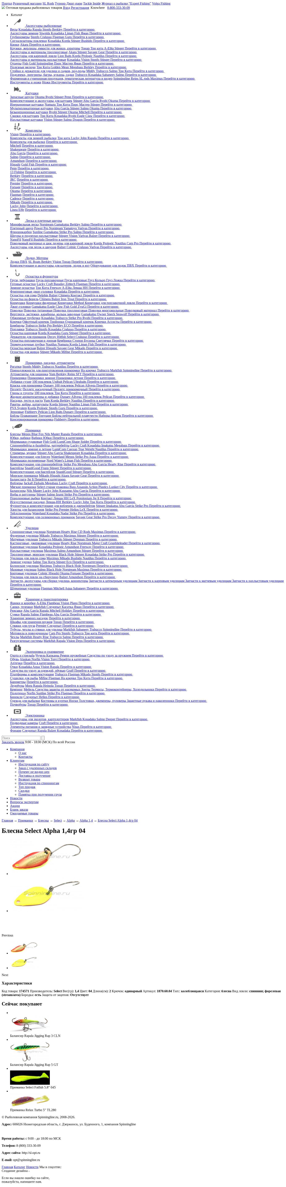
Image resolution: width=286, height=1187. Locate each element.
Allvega (90, 385)
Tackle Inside (92, 3)
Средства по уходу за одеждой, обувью (38, 670)
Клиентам (17, 760)
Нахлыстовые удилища (26, 550)
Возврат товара (29, 779)
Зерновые (17, 412)
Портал (7, 3)
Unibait (57, 381)
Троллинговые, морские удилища (34, 554)
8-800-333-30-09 (118, 7)
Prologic (87, 56)
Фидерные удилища (24, 535)
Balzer (93, 236)
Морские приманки (24, 475)
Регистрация (80, 7)
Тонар (85, 48)
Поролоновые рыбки (25, 498)
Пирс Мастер (64, 63)
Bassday (60, 284)
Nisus (76, 727)
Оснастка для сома (23, 295)
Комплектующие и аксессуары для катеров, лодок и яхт (50, 265)
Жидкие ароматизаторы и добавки (34, 397)
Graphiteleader (118, 543)
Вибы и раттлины (23, 494)
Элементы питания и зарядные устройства (40, 727)
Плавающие (29, 415)
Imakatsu (107, 445)
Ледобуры (17, 685)
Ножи (46, 82)
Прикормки (18, 378)
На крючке (89, 370)
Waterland (58, 456)
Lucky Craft (45, 284)
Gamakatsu (62, 224)
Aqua (93, 456)
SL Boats (34, 262)
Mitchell (84, 112)
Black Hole (67, 554)
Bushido (87, 41)
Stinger (76, 41)
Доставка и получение (34, 775)
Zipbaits (39, 483)
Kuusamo (66, 490)
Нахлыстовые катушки (26, 119)
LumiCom (64, 441)
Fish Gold (29, 63)
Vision (85, 59)
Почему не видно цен (33, 772)
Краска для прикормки (26, 385)
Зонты (86, 689)
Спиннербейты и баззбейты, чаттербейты (40, 445)
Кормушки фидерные (42, 303)
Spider (85, 441)
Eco (69, 562)
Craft (42, 723)
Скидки (24, 790)
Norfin (36, 659)
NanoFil (15, 239)
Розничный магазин (27, 3)
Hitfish (62, 337)
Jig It (31, 479)
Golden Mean (60, 67)
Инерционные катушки (27, 104)
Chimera (64, 295)
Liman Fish (73, 33)
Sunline (38, 232)
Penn (68, 97)
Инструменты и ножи (25, 82)
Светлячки (104, 340)
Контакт (77, 295)
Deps (80, 641)
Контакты (25, 756)
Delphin (43, 295)
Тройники (57, 321)
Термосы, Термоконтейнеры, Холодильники (123, 689)
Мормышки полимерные (28, 460)
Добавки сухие (20, 381)
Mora (29, 685)
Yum (52, 374)
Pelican (68, 381)
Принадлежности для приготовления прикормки (45, 370)
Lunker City (117, 487)
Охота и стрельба (22, 655)
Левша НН (80, 288)
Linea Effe (17, 210)
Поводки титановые (38, 310)
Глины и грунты (21, 393)
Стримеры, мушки (23, 453)
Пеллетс (16, 389)
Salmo (113, 71)
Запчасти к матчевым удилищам (208, 581)
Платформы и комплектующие (32, 674)
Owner (102, 314)
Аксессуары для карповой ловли (33, 56)
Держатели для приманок (28, 337)
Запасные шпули (22, 97)
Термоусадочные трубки (27, 344)
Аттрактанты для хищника (29, 374)
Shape (76, 441)
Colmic (72, 247)
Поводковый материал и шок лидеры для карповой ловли (51, 243)
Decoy (52, 337)
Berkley (57, 29)
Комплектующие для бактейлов (32, 472)
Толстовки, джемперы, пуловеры (103, 701)
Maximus (157, 78)
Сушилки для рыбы (24, 678)
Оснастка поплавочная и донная (33, 340)
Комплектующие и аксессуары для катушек (41, 101)
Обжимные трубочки (25, 318)
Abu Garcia (91, 101)
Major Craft (100, 543)
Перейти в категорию (79, 29)
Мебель (29, 689)
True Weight (86, 449)
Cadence (16, 198)
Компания (17, 749)
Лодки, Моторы (37, 258)
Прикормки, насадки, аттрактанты (50, 363)
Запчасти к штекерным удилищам (113, 581)
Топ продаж (26, 787)
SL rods (144, 78)
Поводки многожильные (106, 310)
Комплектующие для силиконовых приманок (42, 517)
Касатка (68, 607)
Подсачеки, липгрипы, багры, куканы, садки (42, 75)
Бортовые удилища (23, 573)
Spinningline (45, 63)
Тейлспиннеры (20, 513)
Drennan (79, 539)
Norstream (47, 224)
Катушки (32, 93)
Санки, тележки (21, 607)
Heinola (48, 685)
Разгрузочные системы (26, 641)
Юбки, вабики (20, 438)
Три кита (97, 48)
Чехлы (14, 637)
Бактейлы (17, 468)
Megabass (77, 67)
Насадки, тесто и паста (26, 400)
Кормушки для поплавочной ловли (110, 303)
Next (5, 975)
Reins (135, 78)
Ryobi (49, 97)
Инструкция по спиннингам (38, 783)
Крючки (16, 321)
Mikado (15, 202)
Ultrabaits (80, 381)
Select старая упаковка (53, 487)
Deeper (111, 719)
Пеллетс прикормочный (71, 389)
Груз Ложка (115, 280)
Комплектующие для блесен (30, 456)
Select (71, 337)
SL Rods (48, 3)
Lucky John (79, 138)
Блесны (15, 434)
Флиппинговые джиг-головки (31, 291)
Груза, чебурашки (22, 280)
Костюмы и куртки (55, 701)
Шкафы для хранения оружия (31, 622)
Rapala (37, 29)
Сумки (15, 614)
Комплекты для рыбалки (27, 142)
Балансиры (18, 490)
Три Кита (43, 67)
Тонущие (45, 415)
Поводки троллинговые (70, 310)
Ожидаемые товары (24, 813)
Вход (66, 7)
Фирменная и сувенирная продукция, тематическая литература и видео (61, 78)
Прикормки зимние (41, 378)
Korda (66, 41)
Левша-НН (54, 502)
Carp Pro (133, 243)
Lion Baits (65, 56)
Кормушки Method (71, 303)
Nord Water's (55, 460)
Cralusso (46, 37)
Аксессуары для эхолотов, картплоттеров (39, 719)
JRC (13, 179)
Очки (14, 667)
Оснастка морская (23, 348)
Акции (15, 806)
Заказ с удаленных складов (37, 768)
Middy (91, 71)
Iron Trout (68, 299)
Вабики (37, 438)
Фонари (15, 730)
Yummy (122, 517)
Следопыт (54, 607)
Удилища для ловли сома (28, 558)
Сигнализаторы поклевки (28, 41)
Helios (75, 509)
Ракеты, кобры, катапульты (29, 404)
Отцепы (16, 63)
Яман (85, 33)
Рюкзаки (16, 610)
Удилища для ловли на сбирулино (34, 577)
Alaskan (25, 659)
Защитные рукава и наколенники (151, 701)
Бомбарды (17, 325)
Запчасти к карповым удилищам (161, 581)
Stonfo (47, 29)
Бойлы (14, 415)
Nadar (65, 513)
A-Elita (109, 48)
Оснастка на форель (24, 299)
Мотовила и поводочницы (29, 633)
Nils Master (53, 434)
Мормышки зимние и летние (31, 449)
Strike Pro (66, 232)
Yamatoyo (70, 228)
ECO (68, 325)
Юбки (48, 438)
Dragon (78, 119)
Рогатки (16, 366)
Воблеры (16, 483)
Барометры (18, 682)
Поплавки (17, 329)
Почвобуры (18, 704)
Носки (74, 701)
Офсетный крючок (36, 321)
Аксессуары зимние (24, 33)
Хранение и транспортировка (47, 599)
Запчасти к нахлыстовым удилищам (258, 581)
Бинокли (16, 697)
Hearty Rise (116, 464)
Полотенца (18, 693)
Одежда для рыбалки (25, 701)
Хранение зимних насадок (29, 618)
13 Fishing (17, 172)
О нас (22, 753)
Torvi (54, 659)
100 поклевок (42, 381)
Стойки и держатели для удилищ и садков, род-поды (47, 71)
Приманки (33, 430)
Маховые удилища (23, 569)
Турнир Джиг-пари (68, 3)
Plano (74, 603)
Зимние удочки (21, 562)
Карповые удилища (24, 547)
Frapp (45, 468)
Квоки (14, 44)
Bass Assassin (79, 487)
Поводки (16, 310)
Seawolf (122, 314)
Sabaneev (109, 75)
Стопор (78, 340)
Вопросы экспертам (24, 802)
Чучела (40, 655)
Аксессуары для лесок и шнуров (33, 247)
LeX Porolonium (81, 498)
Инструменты (61, 82)
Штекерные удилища (25, 588)
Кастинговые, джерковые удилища (35, 543)
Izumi (60, 494)
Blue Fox (38, 434)
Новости (16, 798)
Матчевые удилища (24, 539)
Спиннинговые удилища (28, 532)
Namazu (51, 104)
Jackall (28, 483)
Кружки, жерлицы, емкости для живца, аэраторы (45, 48)
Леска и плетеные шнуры (44, 220)
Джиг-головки (20, 306)
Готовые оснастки (23, 284)
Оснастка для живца (24, 352)
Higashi (15, 164)
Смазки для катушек (24, 116)
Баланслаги (18, 479)
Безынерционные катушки (29, 112)
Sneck (111, 314)
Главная (7, 1167)
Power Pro (41, 228)
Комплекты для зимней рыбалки (33, 138)
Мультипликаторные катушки (31, 108)
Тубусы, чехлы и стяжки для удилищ (36, 629)
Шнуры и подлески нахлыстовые (34, 236)
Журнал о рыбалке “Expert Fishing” (126, 3)
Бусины (90, 340)
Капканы (53, 655)
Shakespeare (18, 149)
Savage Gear (97, 52)
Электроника (35, 715)
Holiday (67, 610)
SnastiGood (33, 468)
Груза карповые (76, 280)
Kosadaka (25, 29)
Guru (69, 37)
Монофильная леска (24, 224)
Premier (15, 183)
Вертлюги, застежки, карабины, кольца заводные (45, 314)
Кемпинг (16, 689)
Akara (24, 44)
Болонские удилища (24, 566)
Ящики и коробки (23, 603)
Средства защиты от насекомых (58, 689)
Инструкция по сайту (33, 764)
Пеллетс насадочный (38, 389)
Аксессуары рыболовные (44, 25)
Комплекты (34, 130)
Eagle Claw (85, 116)
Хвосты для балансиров (27, 509)
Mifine (66, 352)
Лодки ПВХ (18, 262)
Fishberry (31, 412)
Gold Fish (28, 164)
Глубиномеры (20, 37)
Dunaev (49, 385)
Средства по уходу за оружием (109, 655)
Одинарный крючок (80, 321)
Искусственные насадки (27, 502)
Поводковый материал (141, 310)
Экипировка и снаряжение (45, 651)
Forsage (15, 187)
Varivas (83, 228)
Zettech (71, 284)
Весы (14, 29)
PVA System (18, 408)
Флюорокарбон (21, 232)
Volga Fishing (161, 3)
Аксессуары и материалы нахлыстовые (38, 59)
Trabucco (102, 71)
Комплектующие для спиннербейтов (36, 464)
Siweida (45, 33)
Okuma (40, 97)
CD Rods (84, 532)
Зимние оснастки (22, 288)
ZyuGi (82, 306)
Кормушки (17, 303)
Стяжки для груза (22, 625)
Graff (70, 670)
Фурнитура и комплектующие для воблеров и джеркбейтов (52, 506)
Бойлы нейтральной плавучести (75, 415)
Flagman (59, 37)
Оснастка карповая (23, 333)
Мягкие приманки (23, 487)
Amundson (17, 160)
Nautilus (99, 56)
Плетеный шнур (21, 228)
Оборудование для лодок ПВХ (112, 265)
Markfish (116, 370)
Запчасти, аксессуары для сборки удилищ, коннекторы (49, 581)
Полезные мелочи (23, 67)
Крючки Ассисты (107, 321)
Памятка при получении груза (40, 794)
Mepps (26, 434)
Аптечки (16, 663)
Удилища (32, 528)
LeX (83, 509)
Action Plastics (99, 487)
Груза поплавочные (50, 280)
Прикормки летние (70, 378)
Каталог (19, 1167)
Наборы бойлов (110, 415)
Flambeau (54, 603)
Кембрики (64, 340)
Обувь (14, 659)
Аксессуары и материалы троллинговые (39, 52)
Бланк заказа (19, 809)
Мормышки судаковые (26, 441)
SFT (79, 374)
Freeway (56, 288)
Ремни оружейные (73, 655)
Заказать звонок (13, 742)
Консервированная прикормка (31, 419)
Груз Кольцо (97, 280)
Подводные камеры (24, 723)
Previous (7, 935)
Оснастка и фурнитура (42, 276)
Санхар (72, 449)
